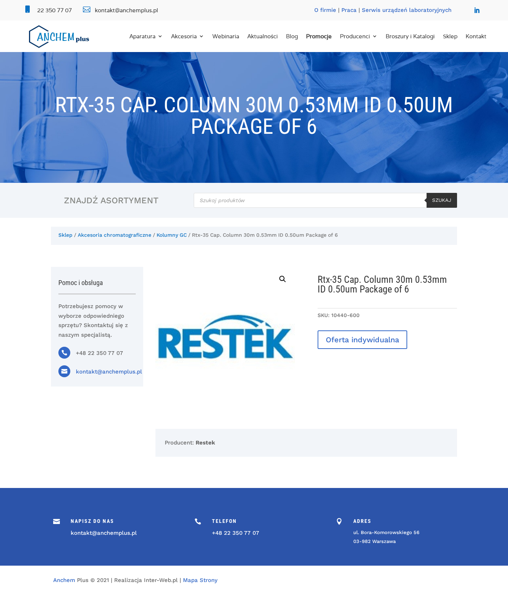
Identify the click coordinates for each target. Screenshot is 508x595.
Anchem (64, 580)
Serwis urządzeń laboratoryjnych (406, 10)
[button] (282, 279)
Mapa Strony (200, 580)
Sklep (450, 36)
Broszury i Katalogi (410, 36)
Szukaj (441, 200)
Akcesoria (184, 36)
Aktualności (262, 36)
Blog (292, 36)
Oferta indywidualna (362, 339)
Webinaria (225, 36)
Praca (349, 10)
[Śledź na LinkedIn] (477, 10)
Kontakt (476, 36)
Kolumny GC (172, 235)
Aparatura (142, 36)
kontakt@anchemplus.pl (109, 371)
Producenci (355, 36)
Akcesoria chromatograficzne (114, 235)
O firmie (325, 10)
